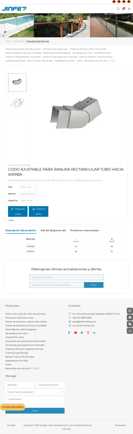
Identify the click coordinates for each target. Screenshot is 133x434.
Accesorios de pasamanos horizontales (23, 57)
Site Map (11, 425)
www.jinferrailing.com (83, 325)
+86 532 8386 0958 (81, 317)
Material (11, 193)
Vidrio (79, 60)
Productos (18, 41)
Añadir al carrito (40, 211)
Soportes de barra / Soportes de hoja (96, 57)
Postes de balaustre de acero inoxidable (23, 53)
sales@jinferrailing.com (84, 321)
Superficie (12, 200)
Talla (10, 187)
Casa (7, 41)
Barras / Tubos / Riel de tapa (40, 60)
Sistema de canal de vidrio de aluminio (23, 49)
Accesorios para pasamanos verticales (60, 57)
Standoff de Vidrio (102, 53)
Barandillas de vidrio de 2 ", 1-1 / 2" (99, 60)
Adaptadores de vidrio (65, 60)
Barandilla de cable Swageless (57, 53)
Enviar (94, 285)
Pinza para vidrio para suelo (55, 49)
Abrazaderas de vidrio (82, 53)
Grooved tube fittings (37, 41)
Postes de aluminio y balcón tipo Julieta (88, 49)
